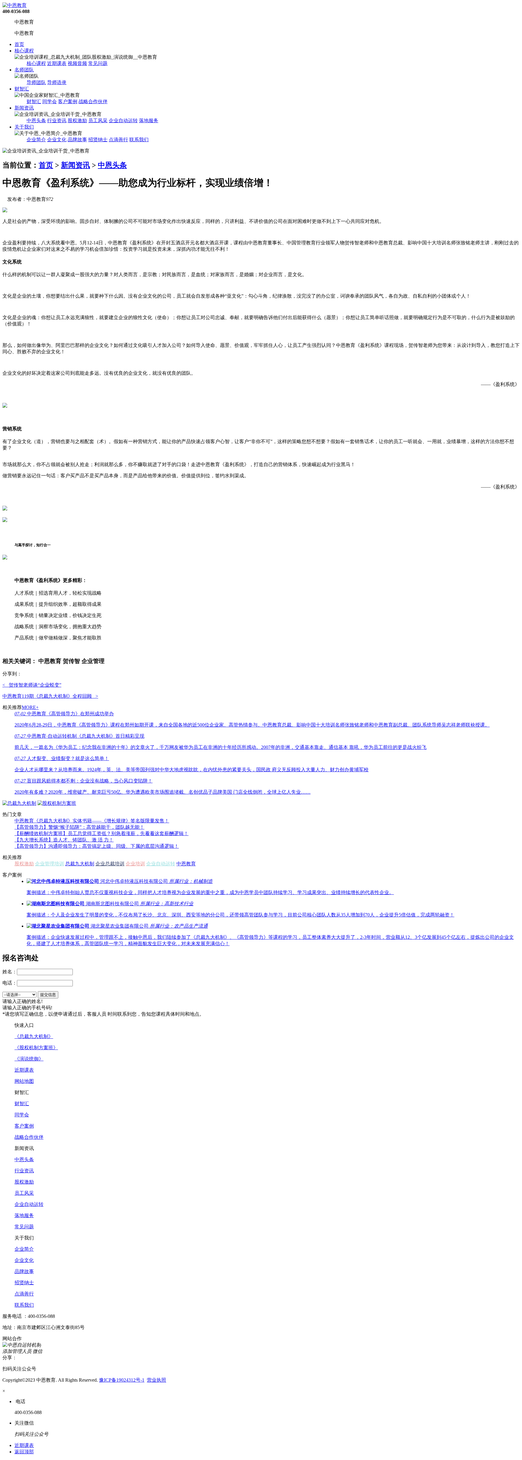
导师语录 (56, 82)
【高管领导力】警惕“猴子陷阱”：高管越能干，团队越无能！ (79, 827)
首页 (19, 44)
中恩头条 (36, 120)
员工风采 (98, 120)
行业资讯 (56, 120)
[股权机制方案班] (56, 803)
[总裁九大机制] (19, 803)
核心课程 (24, 50)
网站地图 (24, 1081)
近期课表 (56, 63)
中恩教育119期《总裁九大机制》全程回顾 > (50, 696)
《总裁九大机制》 (33, 1036)
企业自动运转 (123, 120)
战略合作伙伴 (93, 101)
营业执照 (156, 1380)
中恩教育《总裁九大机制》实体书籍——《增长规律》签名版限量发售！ (91, 820)
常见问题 (98, 63)
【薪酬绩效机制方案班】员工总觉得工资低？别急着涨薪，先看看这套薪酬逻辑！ (101, 833)
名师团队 (24, 69)
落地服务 (148, 120)
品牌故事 (77, 139)
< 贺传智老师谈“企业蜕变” (31, 685)
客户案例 (67, 101)
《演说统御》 (29, 1058)
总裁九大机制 (79, 863)
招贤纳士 (98, 139)
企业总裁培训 (109, 863)
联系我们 (139, 139)
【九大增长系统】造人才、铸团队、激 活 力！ (64, 839)
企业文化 (56, 139)
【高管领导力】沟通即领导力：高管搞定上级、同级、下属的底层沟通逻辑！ (96, 846)
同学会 (49, 101)
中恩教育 (186, 863)
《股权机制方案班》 (36, 1047)
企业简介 (36, 139)
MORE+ (30, 707)
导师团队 (36, 82)
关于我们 (24, 126)
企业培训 (135, 863)
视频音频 (77, 63)
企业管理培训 (49, 863)
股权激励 (77, 120)
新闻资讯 (24, 107)
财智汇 (21, 88)
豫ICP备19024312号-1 (121, 1380)
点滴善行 (118, 139)
